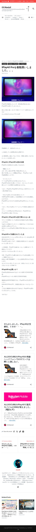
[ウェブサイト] (18, 487)
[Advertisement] (18, 39)
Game (20, 17)
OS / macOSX (8, 15)
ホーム (3, 61)
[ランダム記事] (29, 17)
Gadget (14, 17)
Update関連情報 (15, 19)
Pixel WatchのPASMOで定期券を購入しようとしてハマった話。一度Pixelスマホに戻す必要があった (9, 514)
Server (6, 19)
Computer (7, 17)
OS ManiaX (6, 7)
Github (22, 19)
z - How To (9, 61)
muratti (18, 470)
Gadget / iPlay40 (13, 64)
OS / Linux (17, 15)
